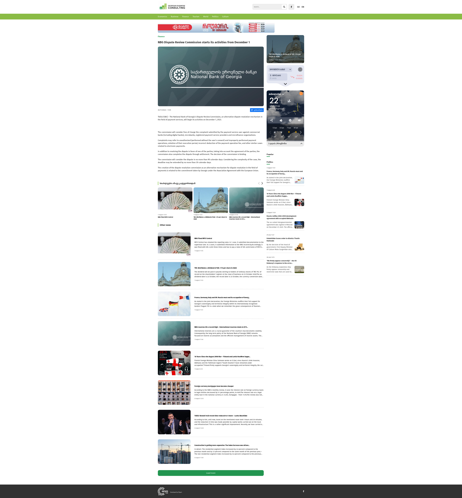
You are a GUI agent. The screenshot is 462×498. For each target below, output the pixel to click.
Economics (162, 16)
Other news (165, 225)
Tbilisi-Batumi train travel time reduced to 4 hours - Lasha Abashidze (220, 416)
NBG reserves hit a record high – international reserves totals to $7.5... (209, 218)
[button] (258, 183)
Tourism (196, 16)
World (205, 16)
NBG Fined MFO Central (203, 238)
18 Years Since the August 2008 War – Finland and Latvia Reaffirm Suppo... (222, 357)
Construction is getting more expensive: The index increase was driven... (222, 445)
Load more (210, 473)
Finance (185, 16)
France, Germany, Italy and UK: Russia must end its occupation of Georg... (222, 298)
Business (174, 16)
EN (303, 7)
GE (298, 7)
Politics (215, 16)
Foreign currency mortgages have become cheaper (246, 217)
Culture (225, 16)
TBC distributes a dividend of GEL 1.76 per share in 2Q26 (174, 218)
